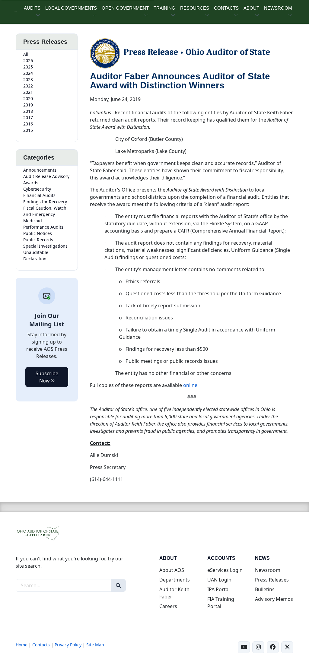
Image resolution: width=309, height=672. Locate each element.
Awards (30, 182)
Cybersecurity (37, 189)
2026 (28, 60)
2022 (28, 86)
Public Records (38, 239)
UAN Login (219, 579)
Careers (168, 606)
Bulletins (265, 589)
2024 (28, 73)
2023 (28, 79)
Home (21, 645)
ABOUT (251, 8)
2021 (28, 92)
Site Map (95, 645)
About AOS (171, 570)
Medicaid (32, 220)
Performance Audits (43, 227)
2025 (28, 67)
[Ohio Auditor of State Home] (15, 12)
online (190, 385)
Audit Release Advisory (46, 176)
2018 (28, 111)
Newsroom (267, 570)
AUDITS (32, 8)
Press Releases (272, 579)
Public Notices (37, 233)
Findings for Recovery (45, 201)
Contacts (41, 645)
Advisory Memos (274, 599)
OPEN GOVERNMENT (125, 8)
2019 (28, 105)
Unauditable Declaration (35, 255)
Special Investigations (45, 246)
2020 (28, 98)
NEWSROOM (278, 8)
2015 (28, 130)
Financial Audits (39, 195)
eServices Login (225, 570)
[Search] (118, 585)
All (25, 54)
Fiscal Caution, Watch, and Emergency (45, 211)
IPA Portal (218, 589)
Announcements (39, 170)
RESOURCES (194, 8)
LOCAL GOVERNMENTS (71, 8)
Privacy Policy (68, 645)
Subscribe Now (47, 377)
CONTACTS (226, 8)
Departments (174, 579)
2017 (28, 117)
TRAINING (164, 8)
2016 (28, 124)
